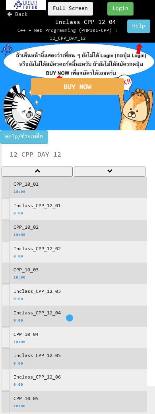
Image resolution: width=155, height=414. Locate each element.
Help (138, 26)
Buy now (77, 87)
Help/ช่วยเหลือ (24, 137)
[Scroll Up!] (37, 172)
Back (20, 15)
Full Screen (70, 9)
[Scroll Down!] (109, 172)
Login (120, 9)
